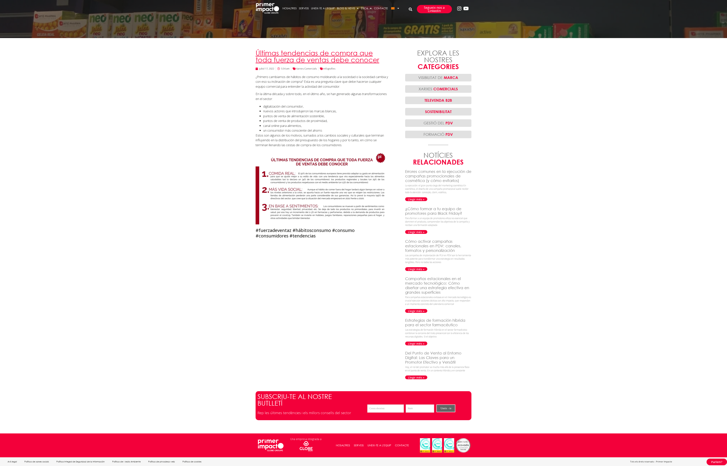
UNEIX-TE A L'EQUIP (323, 8)
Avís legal (12, 461)
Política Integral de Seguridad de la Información (80, 461)
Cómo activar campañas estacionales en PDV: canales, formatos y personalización (433, 246)
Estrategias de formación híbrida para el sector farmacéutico (435, 322)
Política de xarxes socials (36, 461)
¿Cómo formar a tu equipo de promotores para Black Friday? (434, 211)
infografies (329, 68)
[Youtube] (466, 8)
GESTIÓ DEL (438, 123)
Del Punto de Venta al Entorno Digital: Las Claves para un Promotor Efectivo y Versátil (433, 357)
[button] (410, 9)
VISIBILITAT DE (438, 77)
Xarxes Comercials (306, 68)
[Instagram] (459, 8)
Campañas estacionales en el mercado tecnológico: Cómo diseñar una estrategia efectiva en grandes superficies (437, 285)
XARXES (438, 89)
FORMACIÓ (438, 134)
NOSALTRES (289, 8)
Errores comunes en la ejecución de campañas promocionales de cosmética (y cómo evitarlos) (438, 176)
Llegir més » (416, 199)
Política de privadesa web (161, 461)
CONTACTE (381, 8)
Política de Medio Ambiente (126, 461)
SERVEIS (304, 8)
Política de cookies (192, 461)
